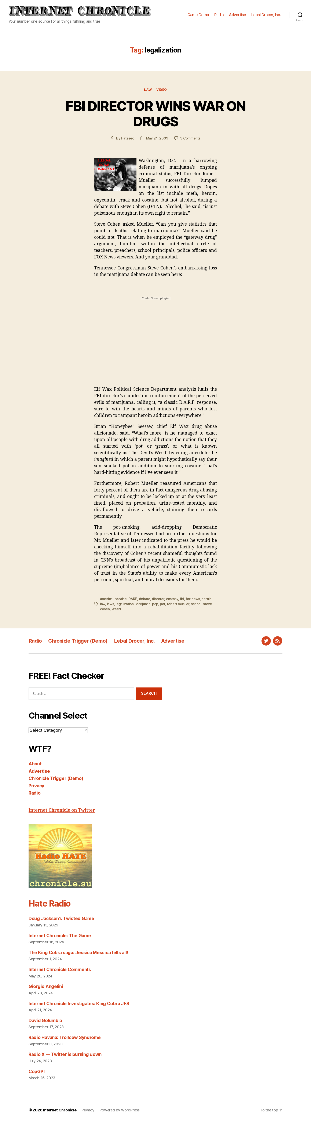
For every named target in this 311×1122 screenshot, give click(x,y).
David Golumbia (45, 1020)
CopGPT (37, 1071)
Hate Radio (49, 903)
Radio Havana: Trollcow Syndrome (65, 1037)
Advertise (237, 14)
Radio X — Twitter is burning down (65, 1054)
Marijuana (142, 604)
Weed (116, 609)
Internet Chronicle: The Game (60, 935)
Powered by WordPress (119, 1110)
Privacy (36, 785)
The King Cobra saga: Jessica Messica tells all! (78, 952)
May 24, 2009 (157, 138)
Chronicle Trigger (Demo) (78, 641)
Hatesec (127, 138)
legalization (125, 604)
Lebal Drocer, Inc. (266, 14)
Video (161, 90)
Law (148, 90)
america (106, 599)
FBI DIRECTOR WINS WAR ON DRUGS (155, 114)
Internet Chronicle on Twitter (62, 810)
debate (144, 599)
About (35, 763)
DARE (132, 599)
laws (110, 604)
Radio (219, 14)
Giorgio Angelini (46, 986)
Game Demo (198, 14)
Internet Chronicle (59, 1110)
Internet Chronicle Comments (60, 969)
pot (162, 604)
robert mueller (178, 604)
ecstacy (172, 599)
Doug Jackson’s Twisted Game (61, 918)
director (158, 599)
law (102, 604)
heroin (206, 599)
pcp (155, 604)
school (196, 604)
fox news (193, 599)
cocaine (120, 599)
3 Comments (190, 138)
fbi (182, 599)
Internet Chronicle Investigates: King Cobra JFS (79, 1003)
